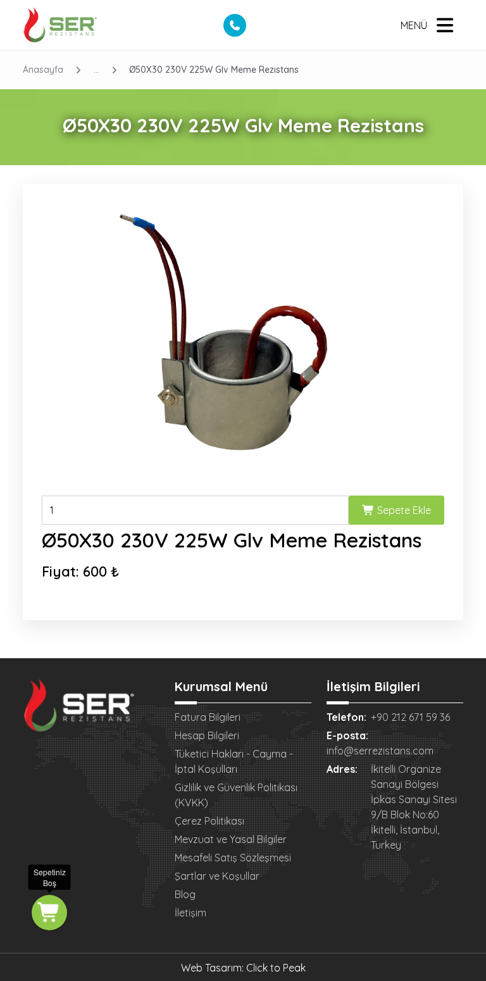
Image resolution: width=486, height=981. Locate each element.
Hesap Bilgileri (207, 735)
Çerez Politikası (209, 821)
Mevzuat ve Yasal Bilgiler (231, 839)
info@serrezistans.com (380, 750)
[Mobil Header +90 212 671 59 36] (234, 25)
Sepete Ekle (403, 510)
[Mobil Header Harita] (257, 25)
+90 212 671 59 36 (410, 717)
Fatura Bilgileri (207, 717)
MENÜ (414, 25)
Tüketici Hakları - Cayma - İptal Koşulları (234, 761)
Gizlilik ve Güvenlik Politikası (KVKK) (236, 795)
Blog (185, 894)
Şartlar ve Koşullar (217, 876)
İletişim (190, 912)
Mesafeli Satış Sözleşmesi (233, 857)
